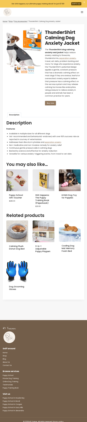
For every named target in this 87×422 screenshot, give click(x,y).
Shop (5, 356)
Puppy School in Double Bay (13, 398)
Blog (4, 359)
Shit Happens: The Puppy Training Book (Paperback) (42, 199)
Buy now (50, 103)
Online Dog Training (10, 381)
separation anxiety (67, 58)
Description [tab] (14, 115)
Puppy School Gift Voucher (16, 196)
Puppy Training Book (11, 388)
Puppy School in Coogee (12, 404)
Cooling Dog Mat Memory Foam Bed (68, 248)
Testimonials (8, 385)
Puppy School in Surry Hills (13, 407)
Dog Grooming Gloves (16, 288)
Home (5, 352)
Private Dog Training (11, 378)
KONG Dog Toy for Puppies (69, 196)
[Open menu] (82, 12)
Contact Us (7, 365)
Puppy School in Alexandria (13, 410)
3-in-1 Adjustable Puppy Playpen (42, 249)
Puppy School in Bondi (11, 401)
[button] (39, 31)
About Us (6, 362)
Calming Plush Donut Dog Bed (16, 247)
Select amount (16, 208)
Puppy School (8, 375)
